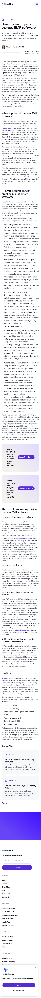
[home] (7, 4)
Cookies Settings (18, 990)
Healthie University (8, 961)
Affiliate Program (8, 925)
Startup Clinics (7, 943)
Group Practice (7, 940)
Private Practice (7, 937)
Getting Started (7, 958)
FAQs (3, 890)
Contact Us (5, 897)
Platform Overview (8, 908)
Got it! (19, 985)
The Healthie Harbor (9, 912)
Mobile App (6, 922)
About (4, 880)
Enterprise (5, 947)
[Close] (35, 967)
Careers (4, 883)
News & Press (6, 887)
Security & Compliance (10, 915)
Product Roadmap (8, 919)
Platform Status (7, 894)
